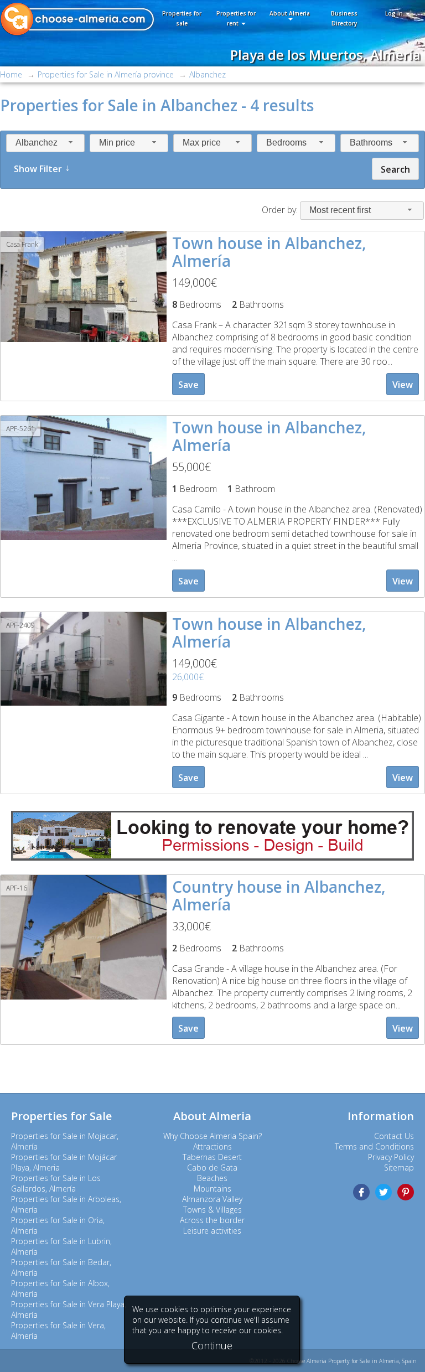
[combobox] (45, 143)
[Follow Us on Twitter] (383, 1192)
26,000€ (188, 677)
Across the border (212, 1220)
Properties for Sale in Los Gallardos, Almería (56, 1183)
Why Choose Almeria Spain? (212, 1136)
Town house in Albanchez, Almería (269, 251)
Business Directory (344, 18)
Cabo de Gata (212, 1167)
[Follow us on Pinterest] (405, 1192)
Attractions (212, 1146)
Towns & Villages (212, 1209)
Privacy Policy (391, 1157)
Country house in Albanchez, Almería (279, 895)
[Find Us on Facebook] (361, 1192)
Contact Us (394, 1136)
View (402, 385)
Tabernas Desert (212, 1157)
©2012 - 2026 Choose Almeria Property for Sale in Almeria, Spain (333, 1361)
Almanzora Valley (212, 1199)
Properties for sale (181, 18)
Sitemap (399, 1167)
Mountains (212, 1188)
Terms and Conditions (374, 1146)
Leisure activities (212, 1230)
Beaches (212, 1178)
